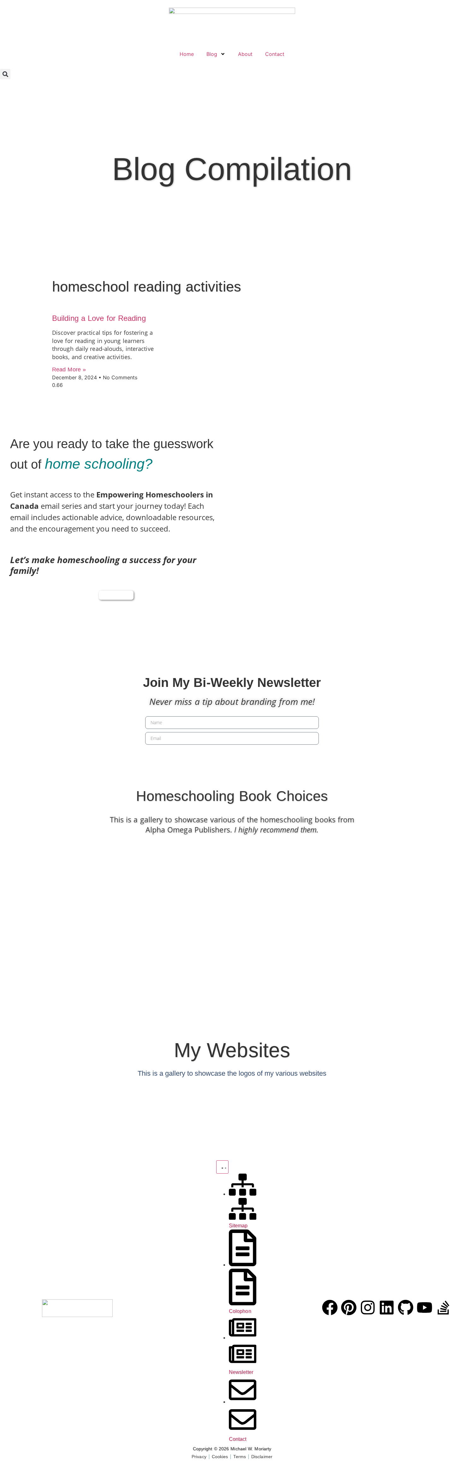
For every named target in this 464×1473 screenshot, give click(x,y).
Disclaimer (261, 1456)
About (245, 54)
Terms (239, 1456)
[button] (5, 74)
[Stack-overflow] (443, 1307)
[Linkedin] (387, 1307)
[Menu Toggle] (222, 1167)
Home (187, 54)
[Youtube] (424, 1307)
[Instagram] (368, 1307)
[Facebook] (330, 1307)
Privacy (199, 1456)
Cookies (220, 1456)
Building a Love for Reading (99, 318)
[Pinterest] (349, 1307)
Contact (274, 54)
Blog (211, 54)
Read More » (69, 369)
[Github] (405, 1307)
